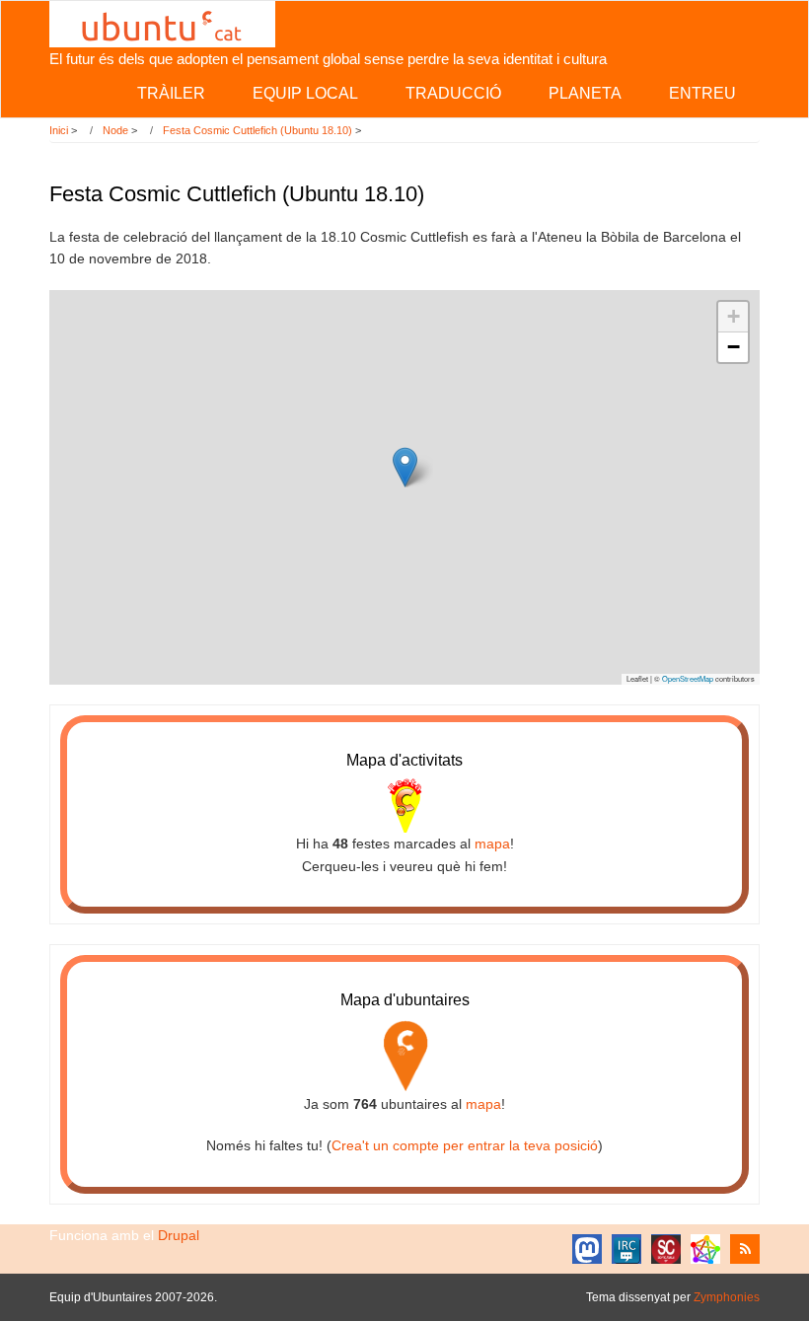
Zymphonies (727, 1297)
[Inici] (162, 23)
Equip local (305, 93)
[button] (405, 467)
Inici (58, 130)
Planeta (585, 93)
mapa (492, 843)
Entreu (702, 93)
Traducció (453, 93)
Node (115, 130)
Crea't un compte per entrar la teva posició (464, 1145)
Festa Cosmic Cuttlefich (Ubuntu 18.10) (257, 130)
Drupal (178, 1235)
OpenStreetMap (687, 678)
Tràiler (171, 93)
